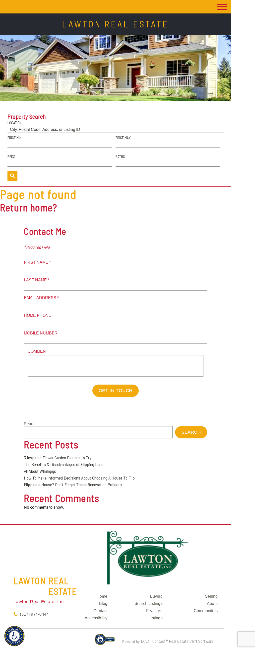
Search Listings (148, 603)
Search (30, 424)
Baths (120, 156)
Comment (38, 351)
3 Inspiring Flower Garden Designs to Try (57, 457)
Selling (211, 596)
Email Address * (41, 298)
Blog (103, 603)
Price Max (123, 137)
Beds (11, 156)
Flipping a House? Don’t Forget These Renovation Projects (73, 484)
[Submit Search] (12, 176)
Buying (156, 596)
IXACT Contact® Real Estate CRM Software (177, 641)
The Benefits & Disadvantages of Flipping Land (63, 464)
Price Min (14, 137)
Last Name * (36, 280)
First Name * (37, 262)
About (212, 603)
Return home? (28, 207)
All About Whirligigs (40, 471)
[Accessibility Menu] (14, 636)
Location (14, 122)
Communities (206, 611)
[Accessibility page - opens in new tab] (105, 641)
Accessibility (96, 618)
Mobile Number (41, 333)
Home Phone (37, 315)
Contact (100, 611)
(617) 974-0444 (34, 614)
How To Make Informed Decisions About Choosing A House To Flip (79, 478)
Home (102, 596)
